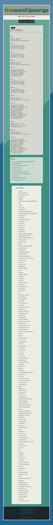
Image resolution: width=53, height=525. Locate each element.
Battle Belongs (22, 229)
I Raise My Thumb (22, 341)
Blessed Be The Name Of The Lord (26, 237)
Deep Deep (21, 276)
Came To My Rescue (23, 248)
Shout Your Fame (22, 435)
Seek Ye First (21, 431)
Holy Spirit (21, 333)
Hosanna (20, 335)
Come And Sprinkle (22, 254)
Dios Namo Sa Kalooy (23, 282)
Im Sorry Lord (21, 347)
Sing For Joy (21, 443)
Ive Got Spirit (21, 354)
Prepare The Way (22, 419)
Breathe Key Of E (15, 175)
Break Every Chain (22, 239)
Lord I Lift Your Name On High (25, 380)
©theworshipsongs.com (25, 517)
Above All (21, 191)
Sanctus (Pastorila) (22, 427)
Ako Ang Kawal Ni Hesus (24, 195)
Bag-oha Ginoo (22, 225)
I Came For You (22, 339)
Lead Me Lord (21, 370)
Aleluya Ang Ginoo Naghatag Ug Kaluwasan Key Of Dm (23, 161)
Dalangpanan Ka (22, 266)
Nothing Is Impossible (23, 401)
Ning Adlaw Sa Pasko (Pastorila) (25, 398)
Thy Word (21, 466)
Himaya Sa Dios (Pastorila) (24, 321)
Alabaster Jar (21, 197)
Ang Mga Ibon (21, 217)
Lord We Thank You (23, 384)
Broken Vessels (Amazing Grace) (25, 246)
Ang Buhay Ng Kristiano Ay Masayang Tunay (28, 213)
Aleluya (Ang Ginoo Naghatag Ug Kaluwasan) (28, 201)
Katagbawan (21, 364)
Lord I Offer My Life (23, 382)
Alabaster (21, 199)
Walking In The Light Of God (24, 478)
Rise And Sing (21, 423)
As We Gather (21, 221)
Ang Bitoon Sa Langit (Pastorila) (25, 211)
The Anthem (21, 460)
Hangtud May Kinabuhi (23, 313)
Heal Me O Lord (22, 315)
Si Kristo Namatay (22, 439)
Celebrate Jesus (22, 250)
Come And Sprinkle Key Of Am (18, 180)
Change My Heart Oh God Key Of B (19, 177)
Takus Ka (21, 451)
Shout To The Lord (22, 433)
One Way (21, 409)
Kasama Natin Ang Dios (23, 362)
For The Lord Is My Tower (24, 294)
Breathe (20, 243)
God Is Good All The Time (24, 307)
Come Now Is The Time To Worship (26, 258)
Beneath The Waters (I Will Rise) (25, 233)
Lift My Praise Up (22, 374)
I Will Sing (21, 343)
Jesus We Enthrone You (24, 358)
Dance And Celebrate (23, 268)
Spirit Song (21, 447)
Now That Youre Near (23, 403)
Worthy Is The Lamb (23, 492)
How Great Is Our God (23, 337)
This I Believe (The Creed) (24, 464)
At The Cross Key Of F (16, 167)
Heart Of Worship (22, 317)
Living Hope (21, 376)
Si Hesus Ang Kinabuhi (23, 437)
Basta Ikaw (21, 227)
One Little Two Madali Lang (24, 407)
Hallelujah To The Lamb (23, 311)
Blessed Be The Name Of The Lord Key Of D (21, 173)
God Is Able (21, 305)
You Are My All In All (23, 494)
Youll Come (21, 498)
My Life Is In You (22, 394)
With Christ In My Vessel (24, 490)
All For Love (21, 207)
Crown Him (21, 262)
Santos (20, 429)
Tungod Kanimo (22, 468)
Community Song (22, 260)
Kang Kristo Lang (22, 360)
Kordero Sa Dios (22, 366)
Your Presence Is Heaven (24, 500)
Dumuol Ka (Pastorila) (23, 286)
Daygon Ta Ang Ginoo (23, 274)
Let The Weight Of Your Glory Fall (25, 372)
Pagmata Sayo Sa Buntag (24, 415)
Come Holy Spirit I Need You (24, 256)
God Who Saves (22, 309)
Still (19, 449)
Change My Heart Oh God (24, 252)
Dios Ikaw (21, 280)
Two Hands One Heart (23, 472)
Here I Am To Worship (23, 319)
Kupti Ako (21, 368)
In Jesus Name (22, 350)
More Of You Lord (22, 390)
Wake (20, 476)
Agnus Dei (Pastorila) (23, 193)
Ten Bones (21, 456)
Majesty (20, 386)
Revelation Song (22, 421)
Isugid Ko (21, 352)
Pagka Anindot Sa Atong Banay (25, 413)
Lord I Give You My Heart (24, 378)
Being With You (22, 231)
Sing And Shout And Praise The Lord (26, 441)
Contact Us (33, 517)
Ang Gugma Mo (22, 215)
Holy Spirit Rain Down (23, 329)
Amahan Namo (22, 209)
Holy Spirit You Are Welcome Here (26, 331)
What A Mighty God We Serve (25, 486)
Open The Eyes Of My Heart (24, 411)
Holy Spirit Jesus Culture (24, 327)
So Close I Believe (22, 445)
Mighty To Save (22, 388)
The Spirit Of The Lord (23, 462)
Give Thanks (21, 301)
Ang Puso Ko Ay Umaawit (24, 219)
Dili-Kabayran (21, 278)
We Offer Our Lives (23, 482)
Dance (20, 270)
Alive (20, 203)
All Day (20, 205)
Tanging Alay (21, 453)
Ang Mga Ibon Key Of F (17, 163)
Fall (19, 292)
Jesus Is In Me (22, 356)
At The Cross (21, 223)
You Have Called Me (23, 496)
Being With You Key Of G (17, 169)
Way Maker (21, 480)
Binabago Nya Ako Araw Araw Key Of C (20, 171)
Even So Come (22, 290)
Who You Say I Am (22, 488)
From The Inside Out (23, 299)
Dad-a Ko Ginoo (22, 264)
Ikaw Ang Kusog (22, 345)
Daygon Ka (21, 272)
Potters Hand (21, 417)
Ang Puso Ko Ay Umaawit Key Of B (19, 165)
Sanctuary (21, 425)
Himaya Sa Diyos (22, 323)
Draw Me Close (22, 284)
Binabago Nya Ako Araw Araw (25, 235)
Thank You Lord (22, 458)
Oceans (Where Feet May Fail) (25, 405)
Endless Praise (22, 288)
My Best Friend (22, 392)
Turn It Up (21, 470)
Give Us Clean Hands (23, 303)
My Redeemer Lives (23, 396)
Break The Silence (22, 241)
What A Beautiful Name (23, 484)
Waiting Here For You (23, 474)
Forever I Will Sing (22, 296)
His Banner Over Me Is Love (24, 325)
